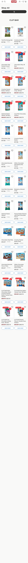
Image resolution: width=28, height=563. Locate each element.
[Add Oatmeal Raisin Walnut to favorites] (12, 201)
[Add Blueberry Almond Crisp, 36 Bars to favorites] (25, 77)
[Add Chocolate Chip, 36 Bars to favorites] (25, 52)
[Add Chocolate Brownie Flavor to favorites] (12, 150)
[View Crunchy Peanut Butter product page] (20, 130)
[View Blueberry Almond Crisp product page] (20, 181)
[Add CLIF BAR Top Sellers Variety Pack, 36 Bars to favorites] (25, 278)
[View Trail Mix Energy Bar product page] (7, 32)
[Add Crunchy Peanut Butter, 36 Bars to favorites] (12, 77)
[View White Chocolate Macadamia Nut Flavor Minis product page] (20, 256)
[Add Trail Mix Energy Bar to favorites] (12, 27)
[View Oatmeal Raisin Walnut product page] (7, 206)
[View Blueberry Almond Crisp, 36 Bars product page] (20, 81)
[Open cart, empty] (26, 1)
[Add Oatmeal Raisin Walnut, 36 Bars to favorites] (12, 101)
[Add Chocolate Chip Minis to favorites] (12, 227)
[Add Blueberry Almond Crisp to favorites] (25, 176)
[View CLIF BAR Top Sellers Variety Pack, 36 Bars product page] (20, 283)
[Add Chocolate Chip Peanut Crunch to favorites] (12, 52)
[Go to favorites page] (23, 1)
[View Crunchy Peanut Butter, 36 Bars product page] (7, 81)
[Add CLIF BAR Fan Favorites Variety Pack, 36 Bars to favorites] (12, 307)
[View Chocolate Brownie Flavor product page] (7, 155)
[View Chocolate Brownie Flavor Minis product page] (7, 256)
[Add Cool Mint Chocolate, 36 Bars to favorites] (25, 101)
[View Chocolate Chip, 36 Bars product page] (20, 57)
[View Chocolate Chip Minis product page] (7, 232)
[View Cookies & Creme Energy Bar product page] (20, 32)
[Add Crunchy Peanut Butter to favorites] (25, 126)
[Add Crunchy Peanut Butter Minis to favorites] (25, 227)
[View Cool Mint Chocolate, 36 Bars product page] (20, 106)
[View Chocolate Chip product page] (7, 130)
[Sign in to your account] (20, 1)
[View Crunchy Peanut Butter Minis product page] (20, 232)
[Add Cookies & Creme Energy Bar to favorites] (25, 27)
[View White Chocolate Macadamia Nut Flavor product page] (20, 155)
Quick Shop (8, 47)
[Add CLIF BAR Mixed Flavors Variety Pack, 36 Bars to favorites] (25, 307)
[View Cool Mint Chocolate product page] (7, 181)
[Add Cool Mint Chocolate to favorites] (12, 176)
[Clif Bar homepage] (14, 1)
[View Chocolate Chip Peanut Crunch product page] (7, 57)
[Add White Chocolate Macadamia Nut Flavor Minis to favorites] (25, 252)
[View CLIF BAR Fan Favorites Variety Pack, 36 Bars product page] (7, 312)
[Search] (5, 1)
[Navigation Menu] (2, 1)
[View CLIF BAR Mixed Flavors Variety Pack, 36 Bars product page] (20, 312)
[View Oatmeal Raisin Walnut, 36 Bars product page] (7, 106)
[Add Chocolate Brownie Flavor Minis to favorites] (12, 252)
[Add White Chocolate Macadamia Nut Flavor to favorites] (25, 150)
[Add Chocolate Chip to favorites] (12, 126)
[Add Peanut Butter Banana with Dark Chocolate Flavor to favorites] (25, 201)
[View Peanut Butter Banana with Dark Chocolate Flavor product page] (20, 206)
